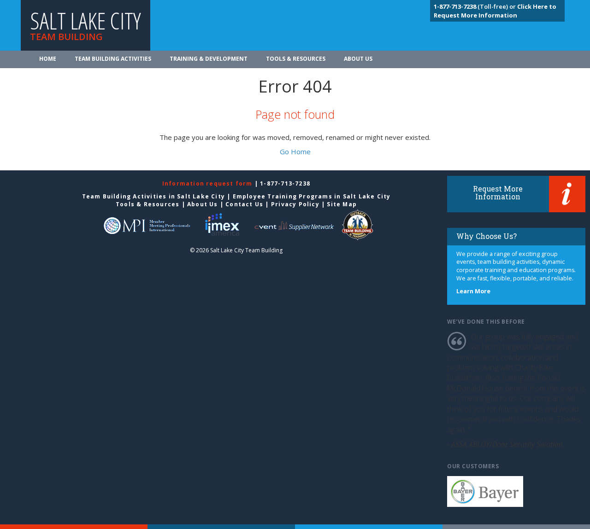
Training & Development (209, 59)
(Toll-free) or (475, 6)
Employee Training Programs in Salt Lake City (312, 196)
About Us (358, 59)
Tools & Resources (295, 59)
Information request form (208, 183)
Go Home (295, 151)
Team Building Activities (113, 59)
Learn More (473, 291)
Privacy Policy (295, 204)
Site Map (342, 204)
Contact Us (244, 204)
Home (47, 59)
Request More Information (498, 192)
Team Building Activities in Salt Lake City (153, 196)
